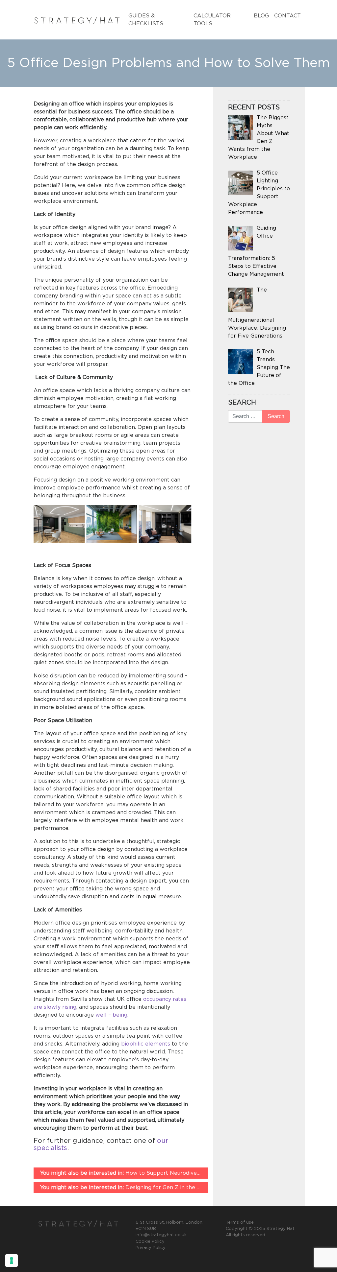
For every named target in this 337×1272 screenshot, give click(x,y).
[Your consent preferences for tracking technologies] (11, 1260)
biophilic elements (145, 1044)
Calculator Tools (212, 19)
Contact (287, 15)
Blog (261, 15)
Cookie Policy (150, 1241)
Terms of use (240, 1222)
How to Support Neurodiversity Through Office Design (155, 1173)
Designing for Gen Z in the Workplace (133, 1187)
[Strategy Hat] (77, 19)
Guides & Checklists (145, 19)
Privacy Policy (151, 1248)
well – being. (111, 1015)
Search (242, 402)
